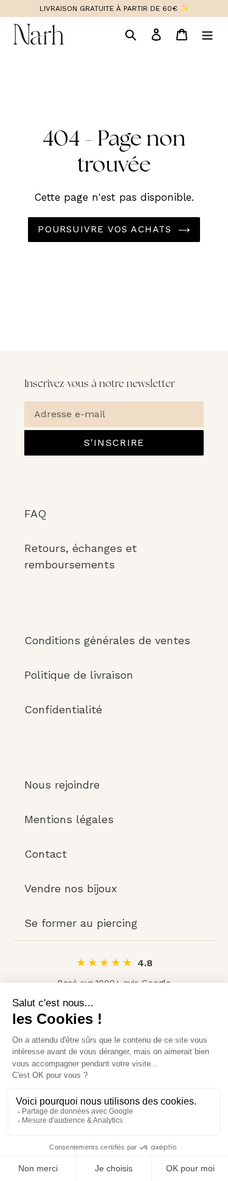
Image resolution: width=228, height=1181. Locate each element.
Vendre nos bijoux (70, 888)
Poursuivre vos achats (104, 229)
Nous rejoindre (62, 784)
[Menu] (207, 34)
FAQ (35, 513)
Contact (45, 853)
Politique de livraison (78, 674)
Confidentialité (63, 709)
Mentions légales (69, 819)
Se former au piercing (80, 923)
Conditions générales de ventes (107, 640)
